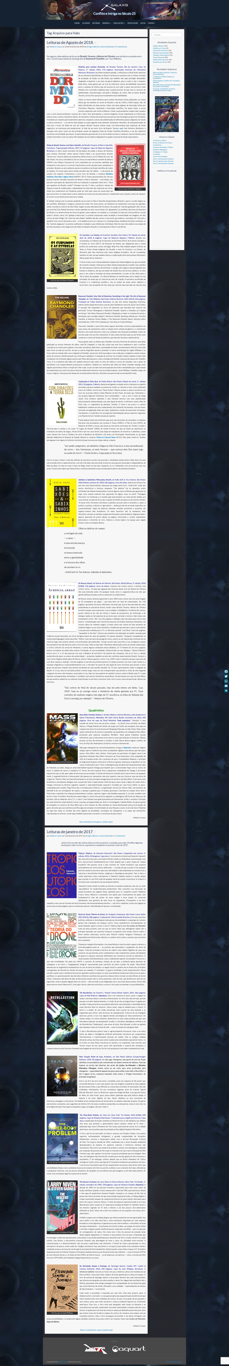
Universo (106, 23)
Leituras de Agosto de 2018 (70, 42)
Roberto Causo (56, 47)
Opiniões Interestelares (161, 55)
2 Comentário (119, 836)
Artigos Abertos (93, 47)
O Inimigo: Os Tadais (160, 152)
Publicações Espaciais (160, 60)
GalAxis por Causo (159, 48)
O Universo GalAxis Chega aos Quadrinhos (163, 77)
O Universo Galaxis (159, 140)
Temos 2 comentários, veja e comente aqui (96, 1330)
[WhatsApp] (226, 681)
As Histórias (157, 145)
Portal (77, 23)
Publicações (118, 23)
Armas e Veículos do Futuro (162, 143)
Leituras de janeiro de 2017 (70, 831)
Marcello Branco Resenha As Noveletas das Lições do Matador (167, 85)
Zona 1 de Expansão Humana (163, 159)
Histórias (96, 23)
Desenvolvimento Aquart (174, 1362)
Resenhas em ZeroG (160, 62)
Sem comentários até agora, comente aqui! (96, 822)
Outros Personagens (160, 156)
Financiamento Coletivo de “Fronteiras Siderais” (166, 81)
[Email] (226, 685)
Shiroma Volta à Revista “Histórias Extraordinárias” (165, 73)
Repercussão (133, 23)
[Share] (226, 690)
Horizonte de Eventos (160, 50)
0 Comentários (121, 47)
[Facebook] (226, 671)
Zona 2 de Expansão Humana (163, 161)
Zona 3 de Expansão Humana (163, 163)
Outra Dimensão (107, 47)
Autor (143, 23)
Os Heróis (86, 23)
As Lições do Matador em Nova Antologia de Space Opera (164, 89)
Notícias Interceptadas (161, 53)
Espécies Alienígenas (160, 150)
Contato (151, 23)
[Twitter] (226, 676)
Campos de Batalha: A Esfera (163, 147)
